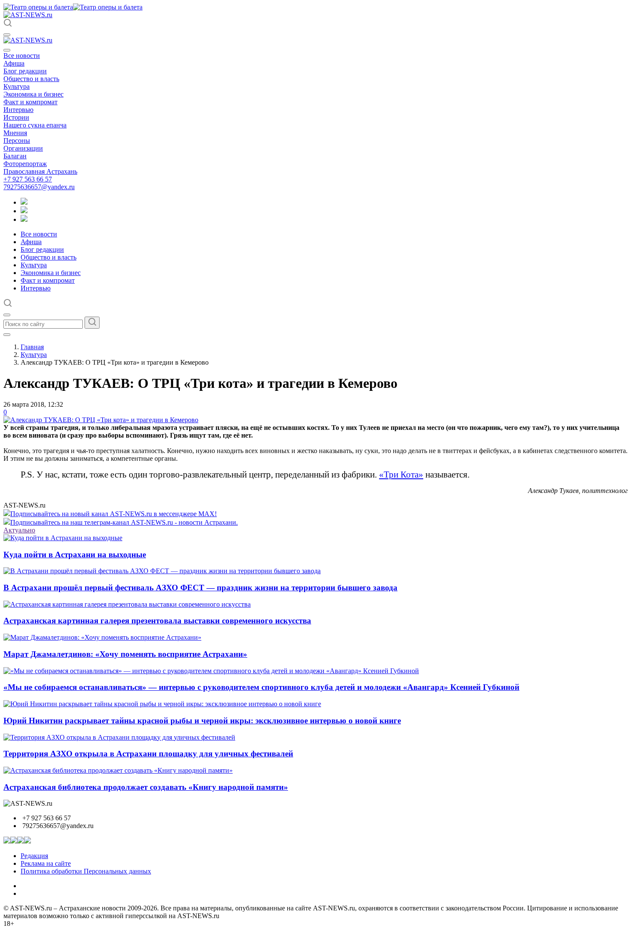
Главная (32, 347)
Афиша (13, 63)
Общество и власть (31, 78)
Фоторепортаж (25, 163)
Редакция (34, 855)
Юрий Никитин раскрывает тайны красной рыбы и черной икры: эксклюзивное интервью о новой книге (202, 720)
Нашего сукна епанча (35, 125)
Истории (16, 117)
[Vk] (24, 219)
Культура (16, 86)
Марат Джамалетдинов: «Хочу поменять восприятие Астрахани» (125, 654)
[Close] (6, 50)
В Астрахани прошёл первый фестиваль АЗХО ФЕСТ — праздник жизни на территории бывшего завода (200, 587)
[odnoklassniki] (24, 211)
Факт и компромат (30, 102)
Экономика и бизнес (33, 94)
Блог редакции (25, 71)
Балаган (15, 156)
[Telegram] (24, 202)
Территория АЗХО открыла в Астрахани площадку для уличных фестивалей (148, 753)
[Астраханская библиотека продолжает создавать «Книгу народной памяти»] (118, 770)
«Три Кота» (401, 474)
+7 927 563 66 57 (27, 179)
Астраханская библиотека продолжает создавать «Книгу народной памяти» (145, 787)
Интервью (18, 109)
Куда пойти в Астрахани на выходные (74, 554)
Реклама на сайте (46, 863)
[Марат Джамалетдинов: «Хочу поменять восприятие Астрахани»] (102, 637)
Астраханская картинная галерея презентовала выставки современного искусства (157, 620)
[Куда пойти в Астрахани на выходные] (62, 537)
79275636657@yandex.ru (39, 186)
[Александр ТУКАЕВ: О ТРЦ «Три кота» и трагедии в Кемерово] (100, 419)
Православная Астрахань (40, 171)
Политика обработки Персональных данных (86, 871)
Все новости (21, 55)
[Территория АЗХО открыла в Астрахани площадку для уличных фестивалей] (119, 737)
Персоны (16, 140)
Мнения (15, 132)
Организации (23, 148)
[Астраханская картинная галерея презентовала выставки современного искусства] (127, 604)
